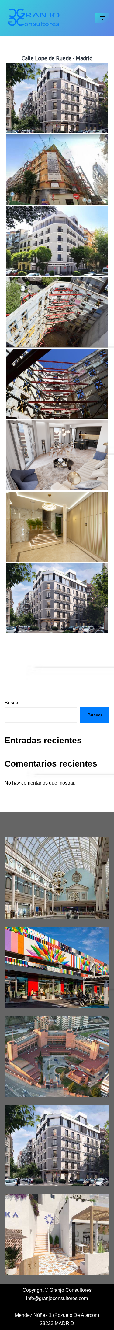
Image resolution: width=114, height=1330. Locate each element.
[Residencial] (57, 1145)
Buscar (12, 702)
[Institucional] (57, 1056)
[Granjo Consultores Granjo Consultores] (35, 18)
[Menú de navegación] (102, 18)
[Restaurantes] (57, 1235)
